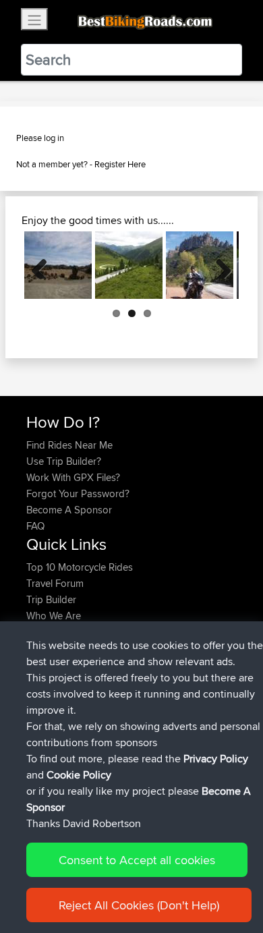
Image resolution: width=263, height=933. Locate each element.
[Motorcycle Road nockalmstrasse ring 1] (129, 265)
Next (218, 265)
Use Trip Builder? (63, 461)
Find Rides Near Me (69, 445)
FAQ (35, 526)
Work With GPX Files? (73, 477)
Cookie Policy (79, 775)
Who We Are (53, 616)
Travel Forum (55, 583)
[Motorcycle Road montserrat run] (199, 265)
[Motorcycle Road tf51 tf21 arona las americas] (58, 265)
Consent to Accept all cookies (137, 859)
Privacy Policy (215, 758)
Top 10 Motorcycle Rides (79, 567)
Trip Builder (51, 599)
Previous (44, 265)
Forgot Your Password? (77, 493)
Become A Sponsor (69, 510)
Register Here (120, 164)
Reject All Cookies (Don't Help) (139, 905)
